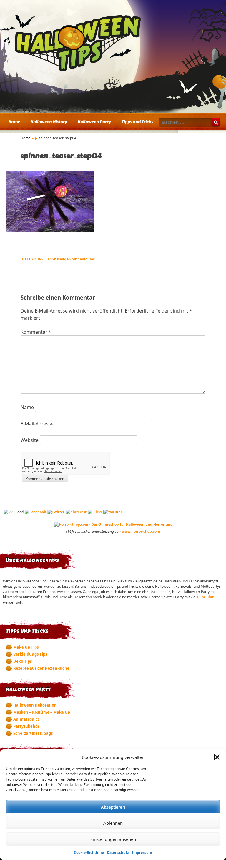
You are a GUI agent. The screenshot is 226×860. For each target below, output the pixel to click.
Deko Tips (22, 661)
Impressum (142, 852)
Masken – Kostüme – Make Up (41, 712)
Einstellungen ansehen (113, 839)
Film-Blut (205, 597)
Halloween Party (94, 122)
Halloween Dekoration (35, 705)
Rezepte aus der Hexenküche (41, 668)
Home (14, 122)
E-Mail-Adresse (37, 423)
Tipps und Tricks (137, 122)
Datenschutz (118, 852)
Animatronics (26, 719)
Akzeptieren (113, 807)
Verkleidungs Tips (30, 654)
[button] (217, 757)
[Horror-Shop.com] (113, 524)
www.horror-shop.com (141, 531)
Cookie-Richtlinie (89, 852)
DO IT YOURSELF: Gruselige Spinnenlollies (58, 259)
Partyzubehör (26, 726)
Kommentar (36, 332)
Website (30, 440)
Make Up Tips (26, 647)
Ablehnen (113, 823)
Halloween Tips (113, 44)
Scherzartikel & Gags (33, 733)
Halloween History (48, 122)
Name (27, 407)
